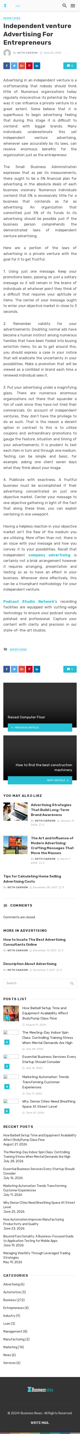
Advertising (11, 18)
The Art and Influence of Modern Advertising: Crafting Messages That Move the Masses (52, 845)
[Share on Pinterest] (29, 65)
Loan (6, 1324)
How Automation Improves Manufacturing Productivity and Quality (33, 1222)
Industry (9, 1316)
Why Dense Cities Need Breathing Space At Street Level (48, 1104)
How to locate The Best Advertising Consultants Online (34, 942)
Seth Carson (27, 52)
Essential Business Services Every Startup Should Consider (49, 1059)
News (7, 1355)
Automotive (12, 1292)
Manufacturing (14, 1339)
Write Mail (40, 1423)
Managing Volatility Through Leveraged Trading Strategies (36, 1255)
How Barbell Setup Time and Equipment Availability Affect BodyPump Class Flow (45, 1013)
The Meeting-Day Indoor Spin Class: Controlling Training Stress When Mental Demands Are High (47, 1038)
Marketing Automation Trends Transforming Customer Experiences (45, 1082)
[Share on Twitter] (14, 65)
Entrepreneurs (13, 1308)
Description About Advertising (29, 964)
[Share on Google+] (21, 65)
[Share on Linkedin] (37, 65)
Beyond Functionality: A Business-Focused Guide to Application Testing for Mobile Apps (38, 1238)
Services (9, 1363)
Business (9, 1300)
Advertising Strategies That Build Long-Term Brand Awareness (51, 810)
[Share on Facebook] (6, 65)
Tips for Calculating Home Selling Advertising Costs (32, 878)
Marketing (10, 1347)
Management (12, 1331)
